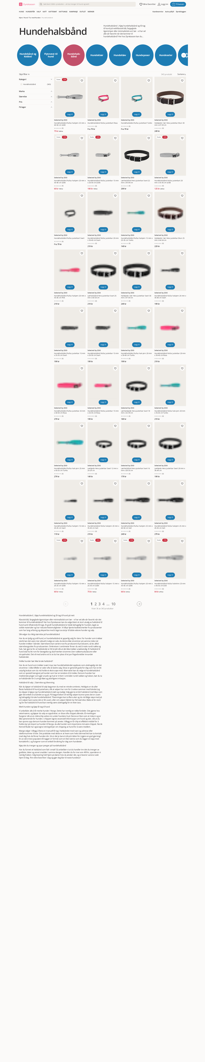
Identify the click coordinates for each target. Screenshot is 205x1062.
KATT (45, 11)
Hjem (21, 18)
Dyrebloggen (181, 11)
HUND (21, 11)
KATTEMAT (53, 11)
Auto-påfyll (169, 11)
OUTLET (83, 11)
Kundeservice (158, 11)
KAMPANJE (73, 11)
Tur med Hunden (35, 18)
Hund (26, 18)
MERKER (91, 11)
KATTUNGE (63, 11)
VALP (39, 11)
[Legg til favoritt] (81, 80)
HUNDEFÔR (30, 11)
